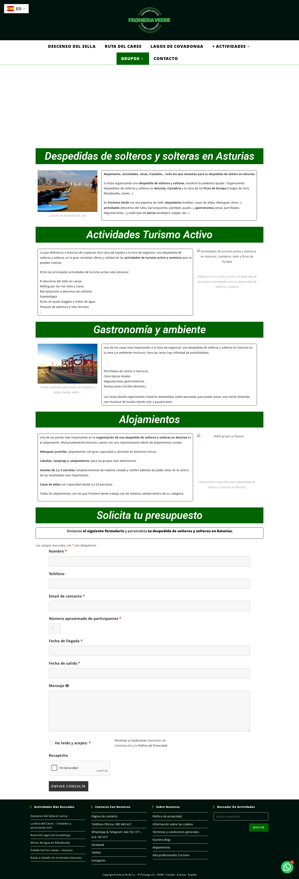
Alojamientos (161, 847)
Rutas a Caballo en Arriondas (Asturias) (56, 857)
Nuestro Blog (161, 840)
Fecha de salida (64, 663)
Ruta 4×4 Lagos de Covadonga (50, 835)
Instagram (98, 860)
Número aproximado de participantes (85, 618)
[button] (287, 867)
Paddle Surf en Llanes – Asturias (52, 850)
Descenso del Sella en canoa (49, 816)
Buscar (258, 827)
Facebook (98, 845)
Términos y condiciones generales (176, 832)
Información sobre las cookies (173, 824)
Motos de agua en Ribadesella (50, 842)
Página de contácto (104, 816)
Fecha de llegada (66, 640)
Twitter (96, 852)
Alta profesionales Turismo (171, 855)
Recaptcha (58, 755)
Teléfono (56, 573)
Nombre (58, 551)
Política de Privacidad (152, 745)
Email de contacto (67, 596)
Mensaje (57, 685)
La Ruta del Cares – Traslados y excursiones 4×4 (51, 825)
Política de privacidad (167, 816)
